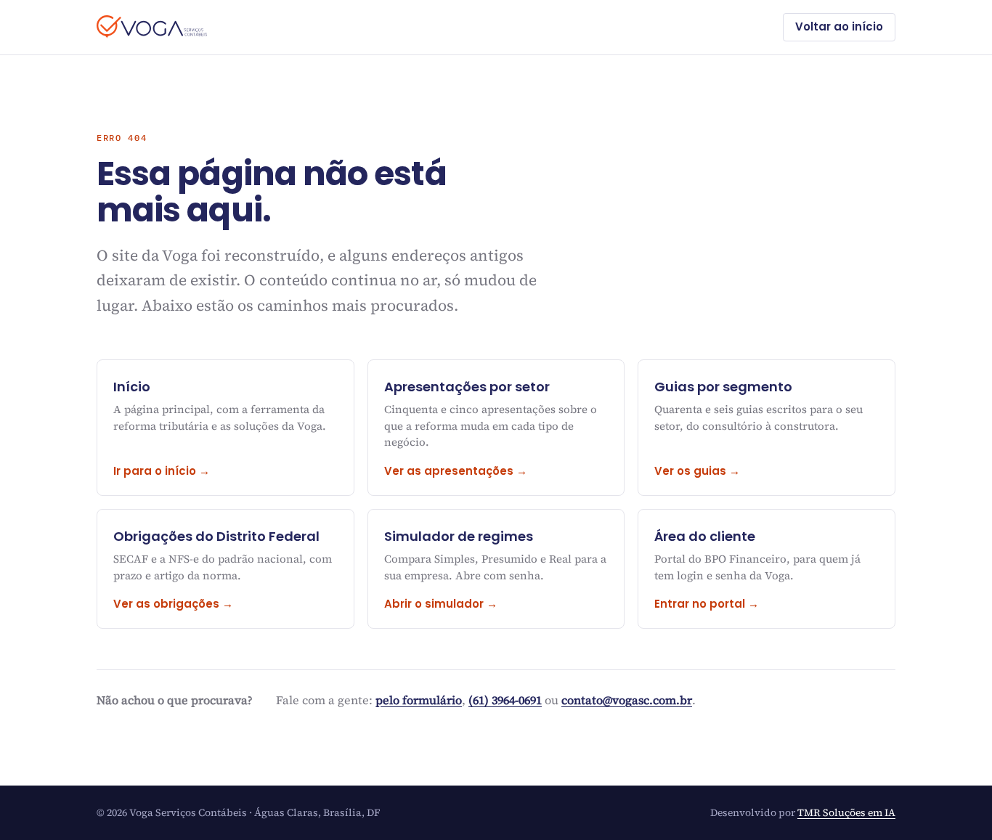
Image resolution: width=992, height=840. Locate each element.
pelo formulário (418, 700)
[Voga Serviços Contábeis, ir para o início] (152, 26)
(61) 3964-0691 (505, 700)
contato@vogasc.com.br (626, 700)
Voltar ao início (839, 26)
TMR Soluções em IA (846, 812)
